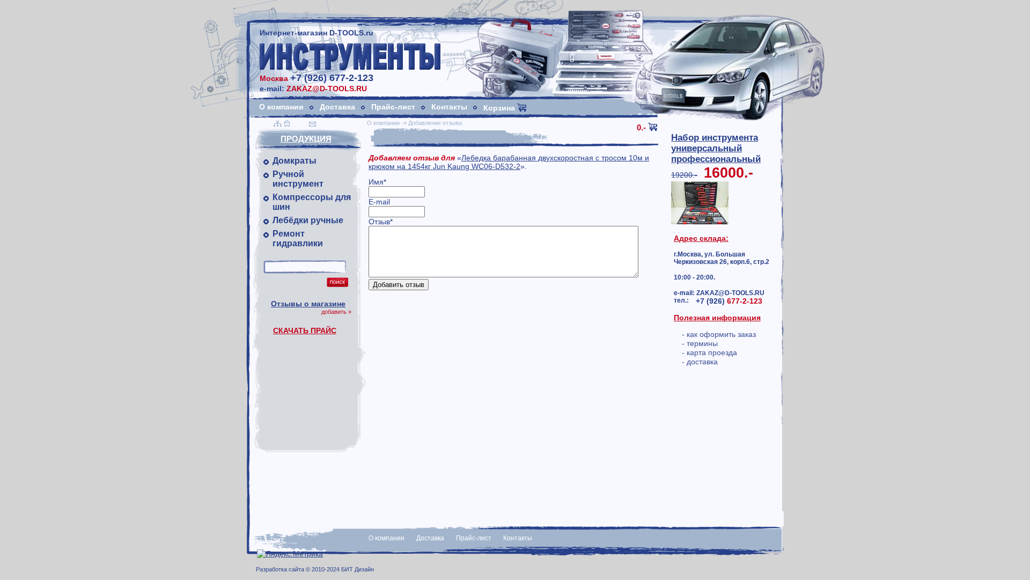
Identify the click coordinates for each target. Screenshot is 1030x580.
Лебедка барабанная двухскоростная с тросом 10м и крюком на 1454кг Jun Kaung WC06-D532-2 (509, 162)
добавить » (336, 312)
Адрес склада (700, 238)
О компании (281, 106)
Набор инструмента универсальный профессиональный (716, 148)
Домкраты (295, 160)
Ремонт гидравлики (298, 238)
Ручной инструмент (298, 179)
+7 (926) (729, 301)
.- (641, 127)
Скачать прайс (304, 330)
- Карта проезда (709, 352)
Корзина (500, 108)
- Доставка (700, 361)
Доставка (337, 106)
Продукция (306, 138)
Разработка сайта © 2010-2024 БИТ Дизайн (315, 569)
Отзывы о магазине (308, 303)
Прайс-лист (393, 106)
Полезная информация (717, 317)
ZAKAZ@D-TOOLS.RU (326, 88)
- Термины (700, 343)
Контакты (449, 106)
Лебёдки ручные (308, 220)
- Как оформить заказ (719, 334)
